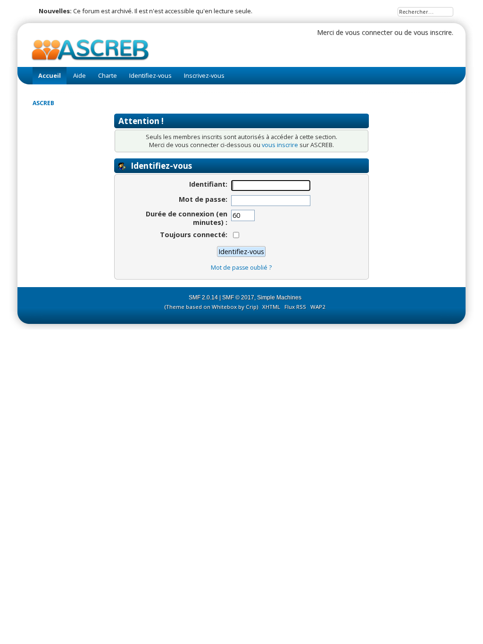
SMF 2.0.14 (203, 297)
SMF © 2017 (238, 297)
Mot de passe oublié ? (241, 268)
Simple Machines (279, 297)
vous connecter (368, 32)
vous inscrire (433, 32)
